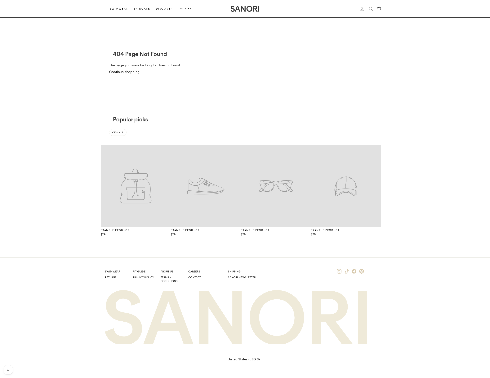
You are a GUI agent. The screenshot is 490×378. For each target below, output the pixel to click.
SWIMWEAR (112, 271)
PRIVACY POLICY (143, 277)
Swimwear (119, 8)
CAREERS (194, 271)
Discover (164, 8)
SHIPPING (234, 271)
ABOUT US (167, 271)
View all (118, 132)
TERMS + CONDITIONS (169, 279)
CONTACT (194, 277)
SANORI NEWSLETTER (242, 277)
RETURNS (111, 277)
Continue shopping (124, 72)
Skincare (142, 8)
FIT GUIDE (139, 271)
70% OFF (184, 8)
